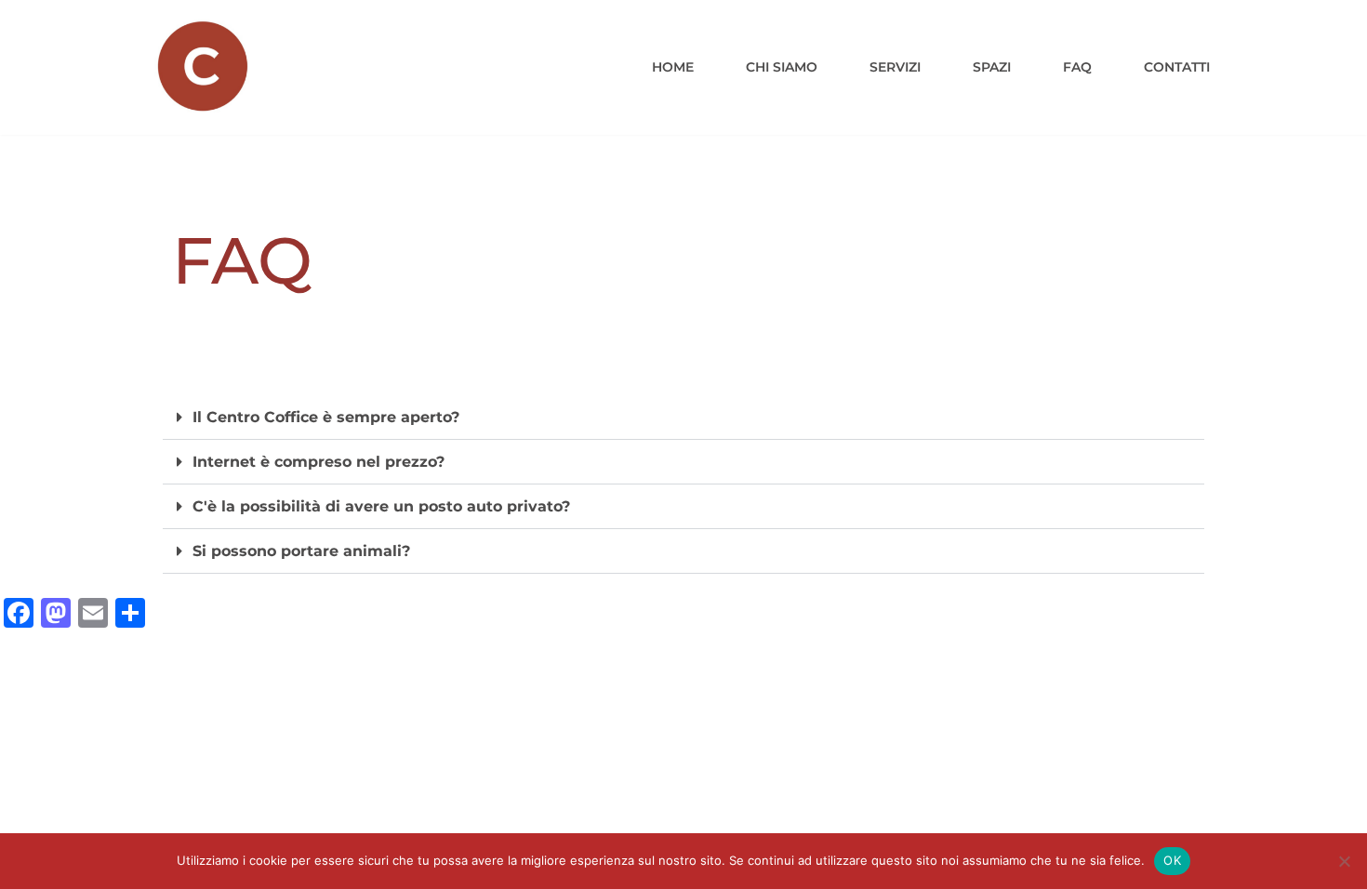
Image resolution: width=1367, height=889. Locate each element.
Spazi (992, 67)
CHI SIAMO (781, 67)
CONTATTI (1177, 67)
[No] (1343, 861)
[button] (683, 417)
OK (1172, 860)
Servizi (895, 67)
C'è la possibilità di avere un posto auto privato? (381, 506)
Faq (1077, 67)
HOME (673, 67)
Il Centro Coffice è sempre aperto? (325, 417)
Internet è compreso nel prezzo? (318, 462)
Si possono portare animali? (301, 551)
